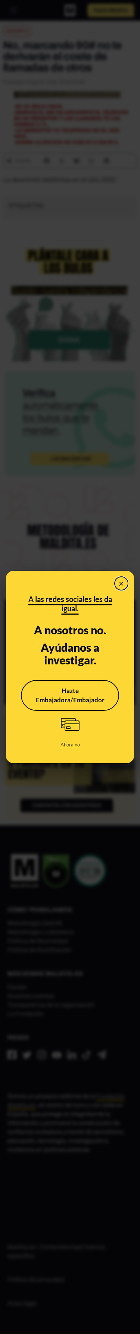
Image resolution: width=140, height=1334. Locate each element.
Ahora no (70, 745)
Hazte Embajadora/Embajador (70, 695)
